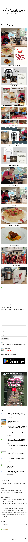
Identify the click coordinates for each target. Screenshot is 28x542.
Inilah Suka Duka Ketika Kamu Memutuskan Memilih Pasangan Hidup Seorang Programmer (12, 492)
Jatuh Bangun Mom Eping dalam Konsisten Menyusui (15, 459)
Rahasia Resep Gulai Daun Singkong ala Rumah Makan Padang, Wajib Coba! (17, 427)
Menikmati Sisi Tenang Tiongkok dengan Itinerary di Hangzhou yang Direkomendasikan (16, 415)
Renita (2, 514)
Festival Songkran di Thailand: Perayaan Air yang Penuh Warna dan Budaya (17, 452)
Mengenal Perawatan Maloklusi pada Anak (17, 512)
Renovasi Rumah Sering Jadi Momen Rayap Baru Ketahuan (16, 433)
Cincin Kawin (4, 503)
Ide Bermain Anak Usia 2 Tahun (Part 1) (14, 510)
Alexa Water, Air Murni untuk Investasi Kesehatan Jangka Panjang (16, 420)
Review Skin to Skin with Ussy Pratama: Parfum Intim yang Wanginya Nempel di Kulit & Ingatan (17, 440)
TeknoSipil (3, 483)
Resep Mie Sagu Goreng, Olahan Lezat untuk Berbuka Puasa (16, 472)
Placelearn (3, 490)
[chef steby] (14, 37)
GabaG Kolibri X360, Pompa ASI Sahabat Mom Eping (15, 465)
